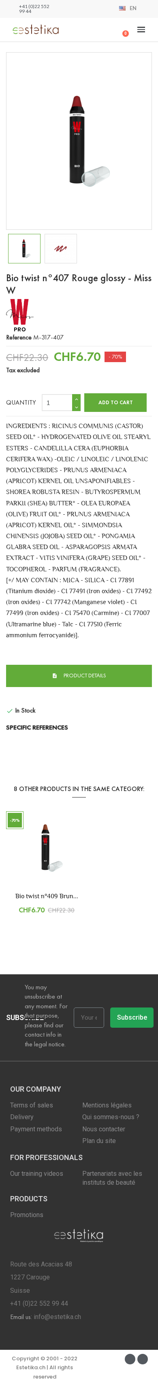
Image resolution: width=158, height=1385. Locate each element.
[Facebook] (130, 1359)
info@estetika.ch (57, 1317)
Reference (19, 337)
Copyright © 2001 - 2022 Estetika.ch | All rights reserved (44, 1368)
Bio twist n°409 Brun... (46, 896)
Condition (18, 695)
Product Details (84, 675)
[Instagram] (142, 1359)
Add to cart (115, 402)
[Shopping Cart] (122, 29)
